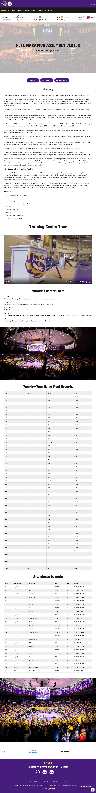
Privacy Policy (17, 785)
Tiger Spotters (41, 11)
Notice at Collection (76, 785)
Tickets (27, 10)
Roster (13, 10)
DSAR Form (53, 785)
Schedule (20, 10)
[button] (83, 17)
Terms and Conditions (42, 785)
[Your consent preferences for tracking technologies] (92, 790)
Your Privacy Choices (64, 785)
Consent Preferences (29, 785)
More (49, 10)
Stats (33, 10)
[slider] (36, 282)
